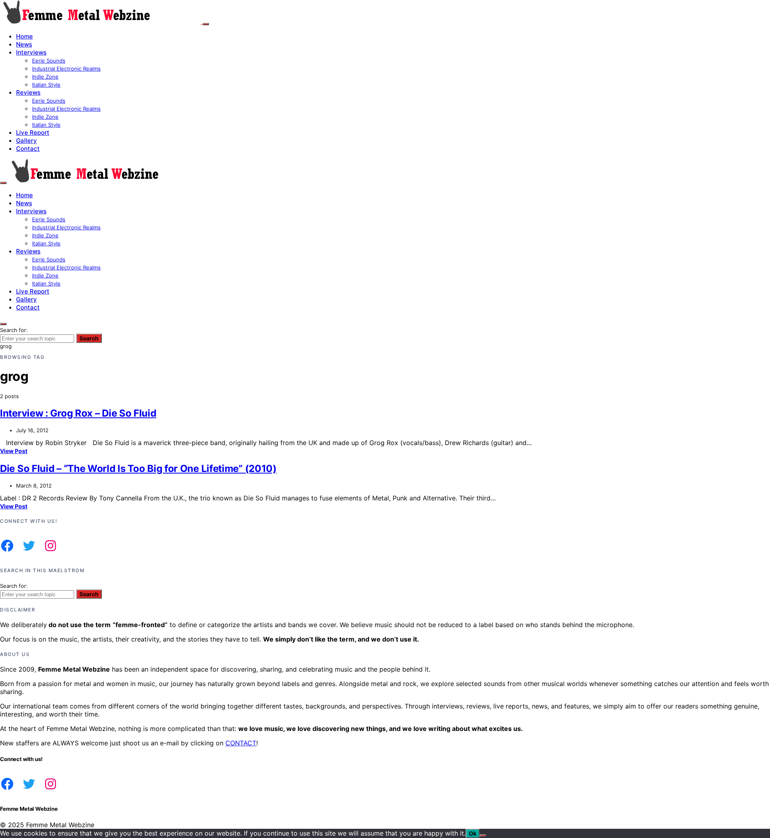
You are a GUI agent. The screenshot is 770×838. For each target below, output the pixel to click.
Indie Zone (45, 76)
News (24, 44)
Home (24, 36)
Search (89, 338)
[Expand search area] (3, 183)
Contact (28, 148)
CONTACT (240, 743)
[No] (483, 835)
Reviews (28, 92)
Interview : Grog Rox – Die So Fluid (78, 413)
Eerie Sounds (48, 60)
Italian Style (46, 84)
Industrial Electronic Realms (66, 68)
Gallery (26, 140)
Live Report (32, 132)
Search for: (14, 330)
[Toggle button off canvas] (206, 24)
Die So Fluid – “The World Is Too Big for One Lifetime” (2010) (138, 468)
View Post (13, 450)
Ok (472, 833)
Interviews (31, 52)
